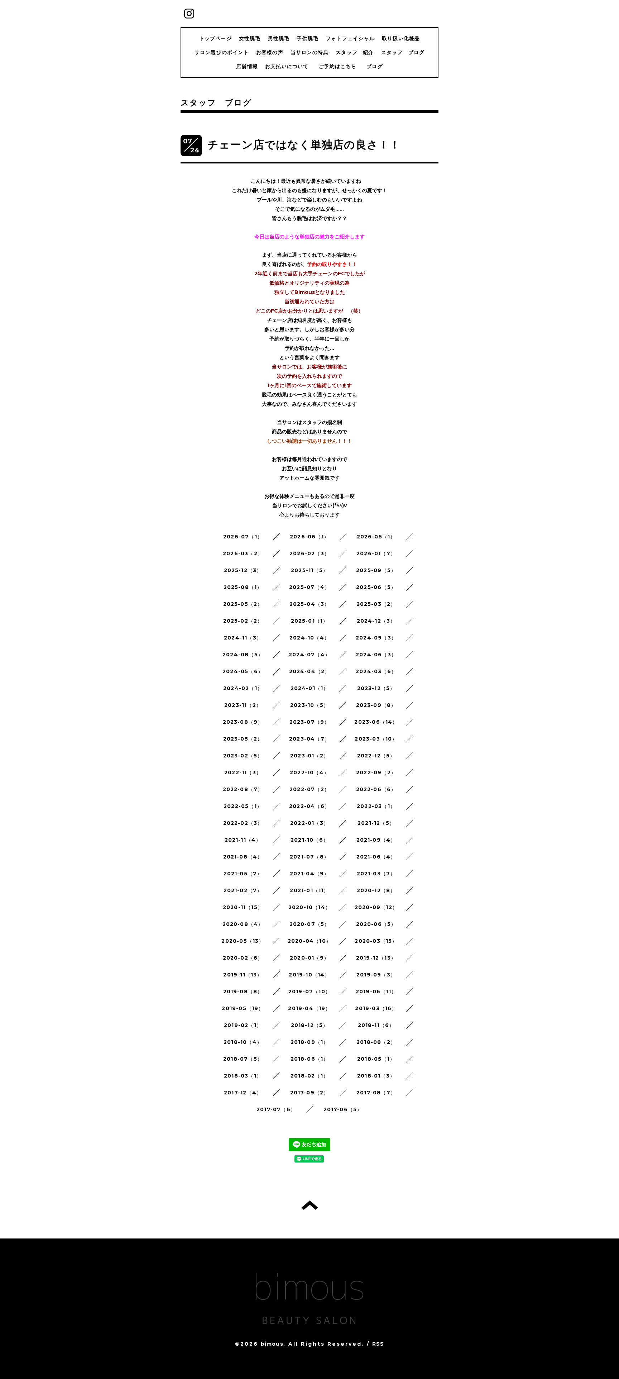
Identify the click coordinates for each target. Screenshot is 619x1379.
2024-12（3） (376, 621)
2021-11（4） (243, 840)
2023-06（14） (376, 722)
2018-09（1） (310, 1042)
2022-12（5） (376, 755)
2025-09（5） (376, 570)
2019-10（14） (309, 974)
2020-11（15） (243, 907)
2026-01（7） (376, 553)
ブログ (374, 66)
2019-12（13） (376, 958)
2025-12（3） (243, 570)
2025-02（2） (243, 621)
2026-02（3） (309, 553)
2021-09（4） (376, 840)
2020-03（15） (376, 941)
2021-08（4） (243, 856)
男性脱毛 (279, 38)
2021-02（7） (243, 890)
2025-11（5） (309, 570)
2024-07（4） (309, 654)
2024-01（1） (310, 688)
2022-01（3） (309, 823)
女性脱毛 (250, 38)
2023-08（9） (243, 722)
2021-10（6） (309, 840)
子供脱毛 (307, 38)
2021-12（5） (376, 823)
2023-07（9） (309, 722)
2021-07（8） (309, 856)
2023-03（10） (376, 739)
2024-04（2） (309, 671)
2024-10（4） (309, 637)
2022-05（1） (243, 806)
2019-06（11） (376, 991)
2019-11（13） (242, 974)
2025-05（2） (243, 604)
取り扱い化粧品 (401, 38)
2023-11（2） (242, 705)
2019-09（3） (376, 974)
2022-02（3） (243, 823)
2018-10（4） (243, 1042)
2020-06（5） (376, 924)
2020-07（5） (309, 924)
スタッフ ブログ (403, 52)
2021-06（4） (376, 856)
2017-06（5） (343, 1109)
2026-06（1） (309, 536)
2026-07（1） (243, 536)
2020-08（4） (243, 924)
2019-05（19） (243, 1008)
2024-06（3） (376, 654)
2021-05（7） (243, 873)
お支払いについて (287, 66)
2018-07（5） (243, 1059)
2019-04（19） (309, 1008)
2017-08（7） (376, 1092)
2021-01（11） (309, 890)
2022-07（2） (309, 789)
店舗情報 (247, 66)
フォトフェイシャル (350, 38)
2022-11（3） (242, 772)
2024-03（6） (376, 671)
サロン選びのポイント (222, 52)
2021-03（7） (376, 873)
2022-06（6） (376, 789)
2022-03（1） (376, 806)
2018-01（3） (376, 1076)
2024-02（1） (243, 688)
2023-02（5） (243, 755)
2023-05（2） (243, 739)
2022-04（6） (309, 806)
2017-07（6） (276, 1109)
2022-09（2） (376, 772)
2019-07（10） (309, 991)
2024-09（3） (376, 637)
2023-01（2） (309, 755)
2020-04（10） (309, 941)
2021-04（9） (310, 873)
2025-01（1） (309, 621)
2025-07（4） (309, 587)
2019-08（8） (243, 991)
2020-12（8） (376, 890)
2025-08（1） (243, 587)
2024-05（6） (242, 671)
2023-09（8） (376, 705)
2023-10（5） (309, 705)
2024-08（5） (242, 654)
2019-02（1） (243, 1025)
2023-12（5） (376, 688)
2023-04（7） (309, 739)
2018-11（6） (376, 1025)
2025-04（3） (309, 604)
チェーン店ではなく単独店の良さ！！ (303, 144)
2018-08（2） (376, 1042)
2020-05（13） (242, 941)
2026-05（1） (376, 536)
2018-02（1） (309, 1076)
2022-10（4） (309, 772)
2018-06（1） (310, 1059)
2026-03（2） (243, 553)
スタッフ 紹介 (355, 52)
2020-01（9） (309, 958)
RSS (378, 1344)
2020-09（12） (376, 907)
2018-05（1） (376, 1059)
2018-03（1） (243, 1076)
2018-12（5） (309, 1025)
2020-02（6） (243, 958)
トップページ (215, 38)
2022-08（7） (243, 789)
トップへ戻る (310, 1205)
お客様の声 (269, 52)
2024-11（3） (243, 637)
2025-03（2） (376, 604)
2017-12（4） (243, 1092)
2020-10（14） (309, 907)
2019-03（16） (376, 1008)
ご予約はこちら (340, 66)
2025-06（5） (376, 587)
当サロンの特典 (309, 52)
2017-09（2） (309, 1092)
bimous (272, 1344)
